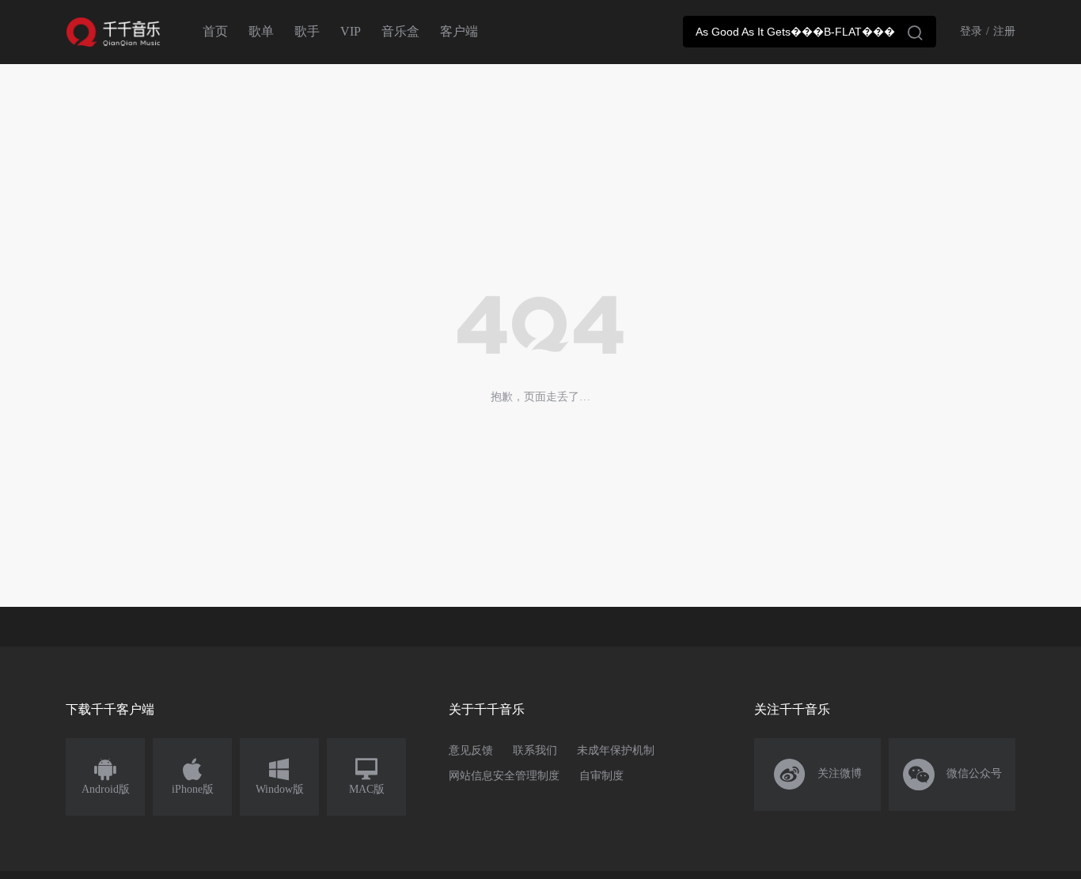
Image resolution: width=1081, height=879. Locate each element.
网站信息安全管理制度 (504, 776)
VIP (350, 31)
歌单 (261, 31)
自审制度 (601, 776)
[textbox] (809, 31)
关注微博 (818, 774)
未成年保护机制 (615, 750)
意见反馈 (471, 750)
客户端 (459, 31)
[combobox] (809, 31)
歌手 (307, 31)
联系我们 (535, 750)
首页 (215, 31)
